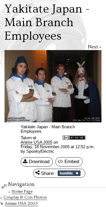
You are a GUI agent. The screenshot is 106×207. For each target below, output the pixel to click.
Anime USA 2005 (36, 142)
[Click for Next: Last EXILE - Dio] (78, 86)
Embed (71, 161)
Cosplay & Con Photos (25, 197)
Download (38, 161)
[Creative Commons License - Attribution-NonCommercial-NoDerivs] (74, 138)
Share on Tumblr (69, 173)
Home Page (22, 191)
